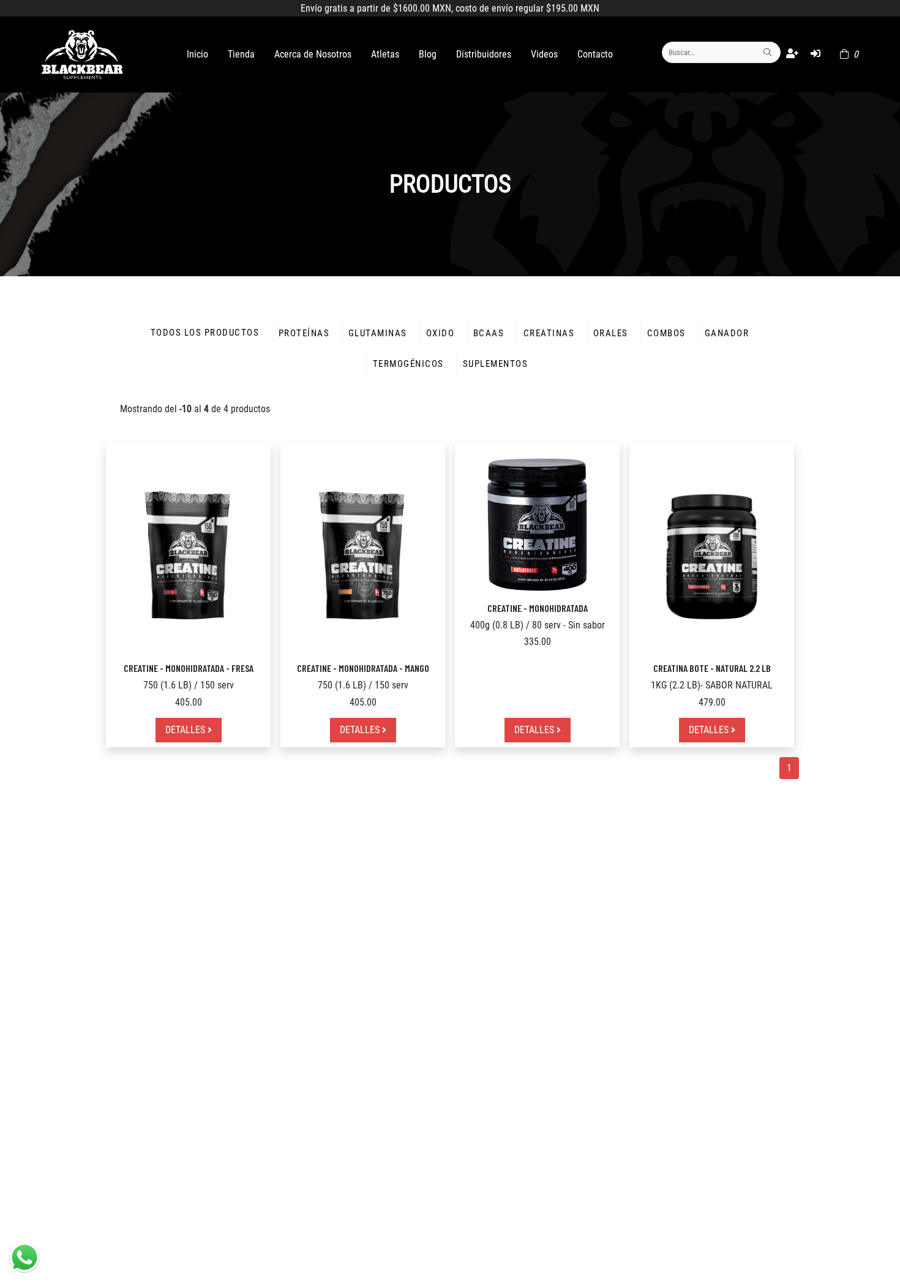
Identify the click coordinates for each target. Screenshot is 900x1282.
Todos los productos (205, 332)
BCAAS (488, 333)
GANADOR (727, 333)
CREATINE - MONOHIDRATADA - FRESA (188, 668)
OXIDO (440, 333)
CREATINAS (548, 333)
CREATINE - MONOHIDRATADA (537, 608)
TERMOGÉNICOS (408, 363)
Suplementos (495, 363)
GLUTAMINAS (377, 333)
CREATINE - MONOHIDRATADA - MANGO (363, 668)
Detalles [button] (186, 730)
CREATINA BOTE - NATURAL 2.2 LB (712, 668)
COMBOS (666, 333)
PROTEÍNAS (304, 333)
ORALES (610, 333)
